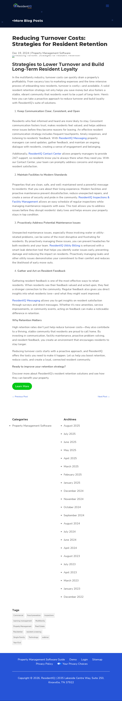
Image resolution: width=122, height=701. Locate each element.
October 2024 (72, 507)
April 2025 (70, 458)
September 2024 (74, 515)
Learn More (22, 386)
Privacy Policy (44, 664)
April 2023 (70, 572)
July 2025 (70, 434)
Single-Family (19, 637)
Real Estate (39, 626)
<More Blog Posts (27, 21)
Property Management (22, 626)
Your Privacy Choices (75, 664)
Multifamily (40, 621)
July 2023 (70, 564)
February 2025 (73, 474)
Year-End (17, 642)
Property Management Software (51, 53)
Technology (33, 637)
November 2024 (73, 499)
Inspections (49, 615)
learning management (22, 621)
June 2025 (70, 442)
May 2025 (70, 450)
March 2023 (71, 580)
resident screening (33, 632)
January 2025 (72, 483)
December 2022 (73, 597)
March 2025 (71, 466)
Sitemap (97, 659)
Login (84, 659)
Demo (73, 659)
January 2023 (72, 588)
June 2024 (70, 540)
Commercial (18, 615)
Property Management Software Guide (41, 659)
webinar (45, 637)
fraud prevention (34, 615)
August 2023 (72, 556)
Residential (18, 632)
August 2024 (72, 523)
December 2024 (73, 491)
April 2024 (70, 548)
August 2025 (72, 425)
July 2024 (70, 531)
